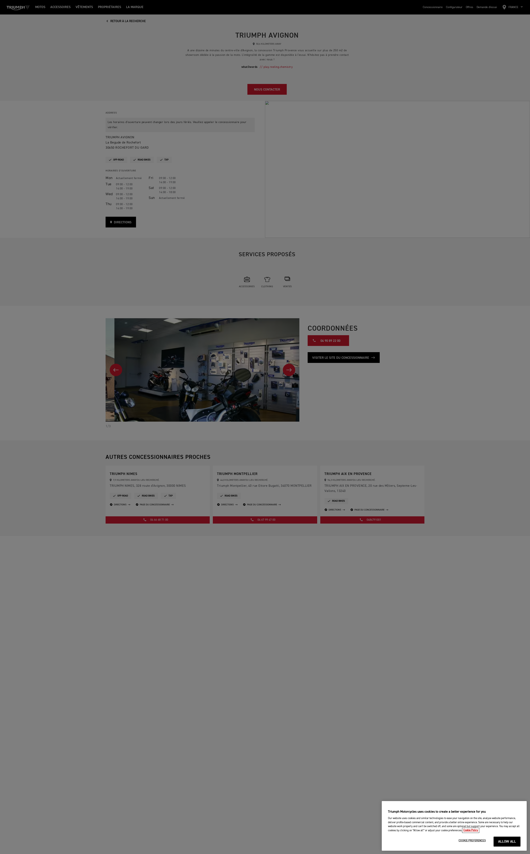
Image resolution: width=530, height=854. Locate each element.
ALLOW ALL (507, 841)
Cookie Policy (470, 830)
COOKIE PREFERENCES (472, 840)
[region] (454, 826)
